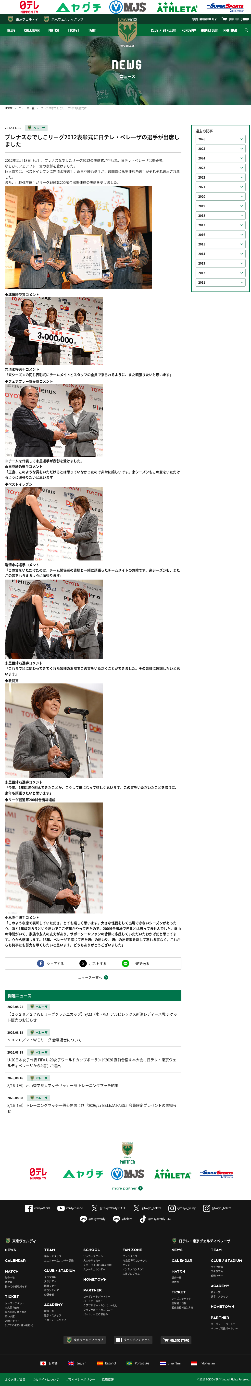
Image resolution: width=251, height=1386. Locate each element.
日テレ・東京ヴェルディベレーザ (204, 1240)
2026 (201, 139)
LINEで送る (140, 963)
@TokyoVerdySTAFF (113, 1208)
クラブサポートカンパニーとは (100, 1305)
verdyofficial (42, 1208)
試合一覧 (10, 1277)
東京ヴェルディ (27, 19)
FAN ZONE (132, 1250)
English (81, 1363)
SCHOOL (91, 1250)
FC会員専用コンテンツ (135, 1260)
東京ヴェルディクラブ (67, 19)
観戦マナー (50, 1286)
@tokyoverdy (96, 1219)
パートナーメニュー (94, 1301)
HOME (9, 108)
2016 (201, 234)
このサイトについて (45, 1379)
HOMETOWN (209, 30)
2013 (201, 263)
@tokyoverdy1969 (159, 1219)
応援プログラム (131, 1274)
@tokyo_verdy (186, 1208)
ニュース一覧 (26, 108)
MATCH (54, 30)
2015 (201, 244)
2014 (201, 254)
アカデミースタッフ (55, 1320)
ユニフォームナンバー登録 (59, 1260)
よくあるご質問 (15, 1379)
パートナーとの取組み (95, 1314)
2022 (201, 177)
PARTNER (230, 30)
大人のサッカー (91, 1260)
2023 (201, 168)
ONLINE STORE (239, 19)
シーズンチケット (15, 1303)
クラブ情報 (50, 1277)
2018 (201, 215)
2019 (201, 206)
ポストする (97, 963)
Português (142, 1363)
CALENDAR (32, 30)
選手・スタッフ (52, 1256)
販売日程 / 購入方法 (15, 1312)
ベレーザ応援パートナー (224, 1328)
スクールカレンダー (94, 1269)
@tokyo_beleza (151, 1208)
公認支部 (49, 1294)
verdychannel (75, 1208)
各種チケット (12, 1321)
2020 (201, 196)
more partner (124, 1188)
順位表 (8, 1282)
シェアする (55, 963)
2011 (201, 282)
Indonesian (207, 1363)
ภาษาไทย (174, 1363)
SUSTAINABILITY (204, 19)
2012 (201, 273)
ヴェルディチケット (137, 1340)
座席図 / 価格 (12, 1307)
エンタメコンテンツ (134, 1269)
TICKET (73, 30)
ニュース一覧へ (90, 977)
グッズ (126, 1265)
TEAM (92, 30)
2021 (201, 187)
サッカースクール (93, 1256)
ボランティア (51, 1290)
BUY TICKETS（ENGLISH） (20, 1325)
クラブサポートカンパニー (98, 1310)
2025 (201, 148)
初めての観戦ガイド (16, 1286)
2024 (201, 158)
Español (110, 1363)
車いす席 (10, 1316)
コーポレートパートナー (96, 1296)
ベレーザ (39, 128)
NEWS (11, 30)
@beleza (127, 1219)
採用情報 (108, 1379)
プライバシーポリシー (80, 1379)
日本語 (53, 1363)
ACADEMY (189, 30)
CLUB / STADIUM (164, 30)
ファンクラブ (130, 1256)
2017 (201, 225)
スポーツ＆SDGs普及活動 (97, 1265)
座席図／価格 (179, 1303)
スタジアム (50, 1281)
